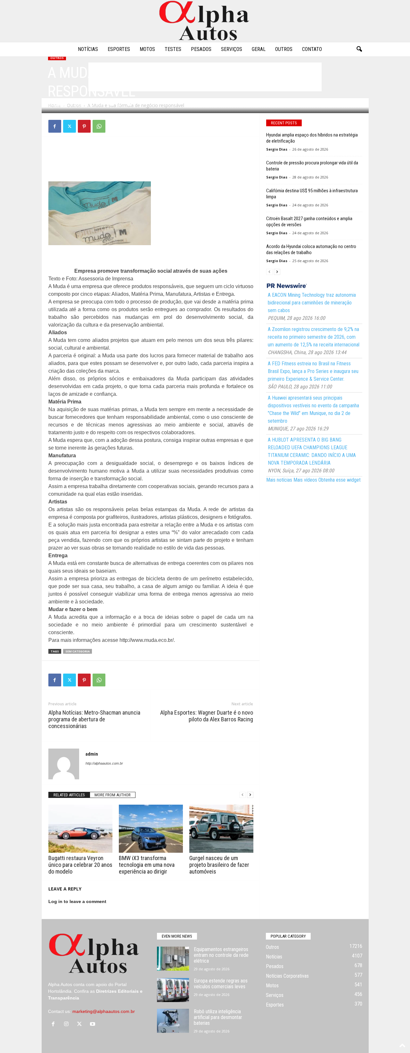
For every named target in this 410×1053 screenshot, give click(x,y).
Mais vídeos (305, 480)
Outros (283, 49)
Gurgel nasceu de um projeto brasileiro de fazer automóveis (219, 865)
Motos (147, 49)
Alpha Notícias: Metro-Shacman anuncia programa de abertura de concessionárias (94, 719)
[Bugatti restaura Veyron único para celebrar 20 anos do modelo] (80, 829)
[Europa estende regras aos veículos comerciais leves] (173, 990)
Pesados (201, 49)
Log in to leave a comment (77, 901)
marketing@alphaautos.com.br (103, 1011)
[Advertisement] (151, 157)
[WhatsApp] (99, 126)
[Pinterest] (84, 126)
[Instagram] (67, 1024)
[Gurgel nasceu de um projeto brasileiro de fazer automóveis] (221, 829)
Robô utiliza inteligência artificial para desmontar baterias (218, 1017)
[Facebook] (54, 126)
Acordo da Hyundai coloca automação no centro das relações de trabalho (311, 249)
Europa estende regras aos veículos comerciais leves (221, 984)
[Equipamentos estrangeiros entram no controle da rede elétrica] (173, 959)
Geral (259, 49)
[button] (359, 49)
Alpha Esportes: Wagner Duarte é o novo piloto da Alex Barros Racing (206, 716)
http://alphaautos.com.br (104, 763)
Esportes (119, 49)
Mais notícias (279, 480)
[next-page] (250, 795)
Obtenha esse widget (339, 480)
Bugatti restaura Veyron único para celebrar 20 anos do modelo (80, 865)
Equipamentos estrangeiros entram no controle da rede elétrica (221, 955)
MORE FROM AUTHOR (112, 794)
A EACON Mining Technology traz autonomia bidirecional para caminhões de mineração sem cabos (312, 302)
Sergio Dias (276, 149)
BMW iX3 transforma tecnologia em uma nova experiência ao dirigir (147, 865)
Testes (173, 49)
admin (59, 105)
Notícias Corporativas (287, 976)
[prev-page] (242, 795)
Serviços (231, 49)
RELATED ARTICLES (69, 794)
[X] (69, 126)
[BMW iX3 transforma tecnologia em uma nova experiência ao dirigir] (151, 829)
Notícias (88, 49)
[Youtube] (93, 1024)
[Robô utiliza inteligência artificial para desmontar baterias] (173, 1021)
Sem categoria (77, 651)
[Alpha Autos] (205, 21)
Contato (312, 49)
